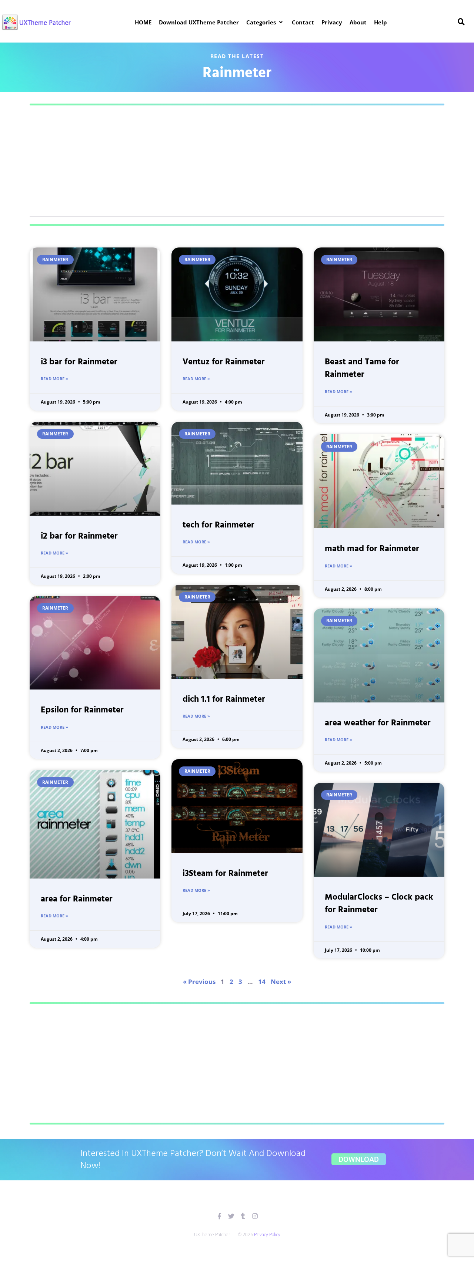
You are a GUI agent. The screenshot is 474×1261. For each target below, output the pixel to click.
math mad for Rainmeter (372, 549)
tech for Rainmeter (218, 525)
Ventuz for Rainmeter (224, 362)
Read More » (54, 378)
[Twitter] (231, 1216)
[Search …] (461, 22)
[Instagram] (255, 1216)
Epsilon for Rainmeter (82, 710)
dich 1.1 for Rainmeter (224, 700)
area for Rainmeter (77, 899)
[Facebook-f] (219, 1216)
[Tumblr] (243, 1216)
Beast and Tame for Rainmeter (362, 368)
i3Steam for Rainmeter (225, 874)
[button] (265, 22)
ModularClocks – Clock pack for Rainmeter (379, 904)
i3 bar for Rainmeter (79, 362)
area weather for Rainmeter (378, 723)
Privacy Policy (267, 1234)
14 (262, 981)
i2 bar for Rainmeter (79, 536)
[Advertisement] (237, 164)
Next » (281, 981)
